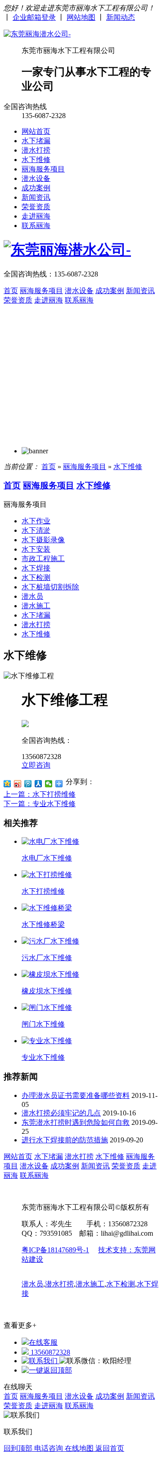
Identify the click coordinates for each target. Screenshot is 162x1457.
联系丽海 (36, 225)
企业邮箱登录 (34, 17)
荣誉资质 (36, 207)
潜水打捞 (36, 150)
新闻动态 (120, 17)
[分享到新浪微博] (18, 783)
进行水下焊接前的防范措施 (65, 1140)
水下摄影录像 (43, 540)
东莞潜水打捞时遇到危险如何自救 (76, 1122)
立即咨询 (36, 765)
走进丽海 (36, 216)
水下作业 (36, 521)
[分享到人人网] (38, 783)
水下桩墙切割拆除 (50, 587)
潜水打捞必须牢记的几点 (61, 1113)
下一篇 (40, 803)
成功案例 (36, 188)
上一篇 (40, 794)
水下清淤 (36, 530)
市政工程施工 (43, 558)
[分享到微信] (49, 783)
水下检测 (36, 577)
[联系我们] (40, 1361)
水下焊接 (36, 568)
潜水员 (32, 596)
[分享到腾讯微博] (28, 783)
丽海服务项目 (43, 169)
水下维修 (36, 159)
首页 (11, 290)
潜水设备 (36, 178)
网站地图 (81, 17)
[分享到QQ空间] (7, 783)
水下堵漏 (36, 141)
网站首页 (36, 131)
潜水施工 (36, 606)
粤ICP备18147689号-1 (55, 1250)
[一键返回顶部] (47, 1370)
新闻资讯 (36, 197)
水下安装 (36, 549)
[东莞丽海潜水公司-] (37, 34)
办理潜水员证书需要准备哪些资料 (76, 1095)
